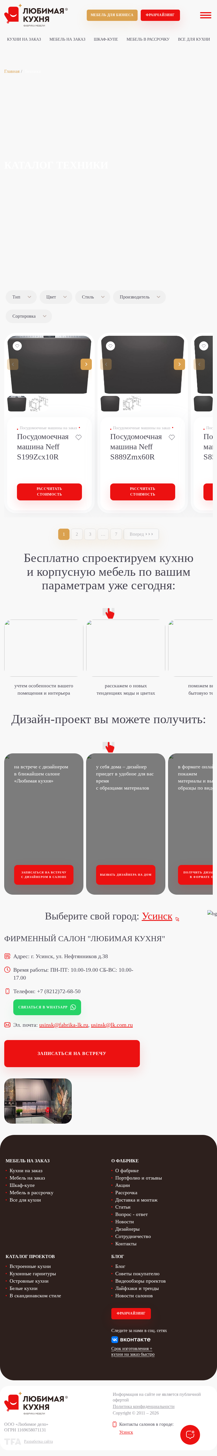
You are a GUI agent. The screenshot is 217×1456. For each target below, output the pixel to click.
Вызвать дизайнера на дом (125, 874)
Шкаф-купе (106, 39)
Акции (122, 1185)
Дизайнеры (127, 1229)
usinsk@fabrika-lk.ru (63, 1025)
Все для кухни (194, 39)
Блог (120, 1266)
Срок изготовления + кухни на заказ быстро (133, 1351)
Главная (11, 71)
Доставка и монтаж (136, 1200)
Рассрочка (126, 1192)
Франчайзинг (160, 15)
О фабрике (127, 1170)
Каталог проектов (30, 1256)
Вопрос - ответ (131, 1214)
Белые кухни (24, 1288)
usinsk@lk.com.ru (112, 1025)
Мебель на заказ (67, 39)
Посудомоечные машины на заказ (48, 428)
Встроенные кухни (30, 1266)
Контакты (125, 1243)
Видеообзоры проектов (140, 1281)
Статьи (123, 1207)
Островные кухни (29, 1281)
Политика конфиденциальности (144, 1406)
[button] (86, 364)
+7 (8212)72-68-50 (59, 991)
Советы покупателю (137, 1273)
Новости (124, 1221)
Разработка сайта (38, 1441)
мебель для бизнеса (112, 15)
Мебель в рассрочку (148, 39)
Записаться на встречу (72, 1053)
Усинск (157, 916)
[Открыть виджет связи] (190, 1435)
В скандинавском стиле (35, 1295)
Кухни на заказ (24, 39)
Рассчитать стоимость (49, 491)
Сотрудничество (133, 1236)
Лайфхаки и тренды (137, 1288)
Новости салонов (134, 1295)
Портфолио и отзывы (138, 1178)
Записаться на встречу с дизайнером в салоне (44, 875)
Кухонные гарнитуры (33, 1273)
